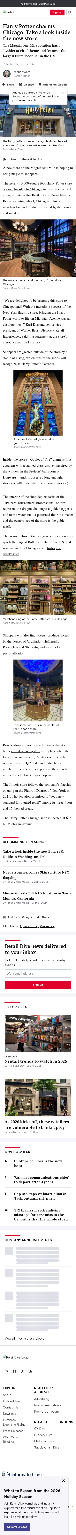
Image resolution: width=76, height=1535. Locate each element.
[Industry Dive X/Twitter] (22, 1371)
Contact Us (10, 1407)
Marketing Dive (44, 1441)
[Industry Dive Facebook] (14, 1371)
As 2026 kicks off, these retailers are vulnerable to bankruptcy (36, 1124)
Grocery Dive (43, 1435)
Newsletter (10, 1414)
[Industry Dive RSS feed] (31, 1371)
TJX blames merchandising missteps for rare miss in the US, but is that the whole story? (41, 1215)
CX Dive (39, 1429)
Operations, (29, 926)
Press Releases (13, 1431)
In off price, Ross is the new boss (38, 1163)
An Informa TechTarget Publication (38, 3)
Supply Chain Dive (46, 1447)
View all (10, 1338)
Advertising (41, 1399)
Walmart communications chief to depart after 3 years (41, 1179)
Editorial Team (12, 1401)
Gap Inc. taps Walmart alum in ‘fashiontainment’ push (40, 1196)
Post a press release (30, 1338)
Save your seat (17, 1526)
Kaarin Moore (21, 71)
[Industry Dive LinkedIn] (6, 1371)
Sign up (57, 12)
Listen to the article (27, 159)
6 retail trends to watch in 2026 (35, 1061)
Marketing (47, 926)
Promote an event (46, 1411)
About (7, 1395)
